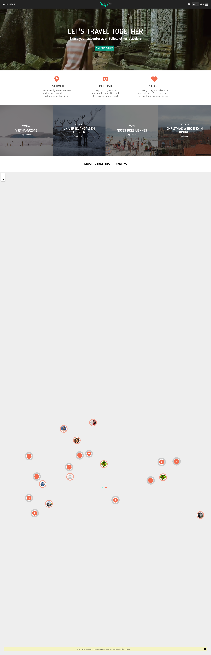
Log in (5, 4)
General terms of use (124, 649)
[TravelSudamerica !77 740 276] (43, 484)
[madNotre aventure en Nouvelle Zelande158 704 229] (200, 515)
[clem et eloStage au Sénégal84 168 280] (70, 477)
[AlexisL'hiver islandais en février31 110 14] (64, 429)
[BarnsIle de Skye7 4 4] (77, 440)
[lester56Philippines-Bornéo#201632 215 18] (163, 477)
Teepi (105, 4)
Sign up (12, 4)
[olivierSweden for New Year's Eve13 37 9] (93, 422)
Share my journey (104, 48)
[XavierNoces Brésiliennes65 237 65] (49, 504)
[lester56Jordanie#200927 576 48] (104, 464)
